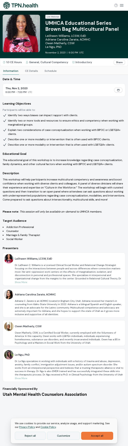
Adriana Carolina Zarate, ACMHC (67, 39)
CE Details (31, 71)
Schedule (50, 71)
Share (119, 62)
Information (10, 71)
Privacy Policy (27, 427)
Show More (21, 282)
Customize (63, 435)
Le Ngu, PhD (53, 47)
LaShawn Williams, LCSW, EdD (65, 36)
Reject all (30, 435)
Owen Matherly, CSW (59, 43)
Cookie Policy (48, 427)
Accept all (97, 435)
